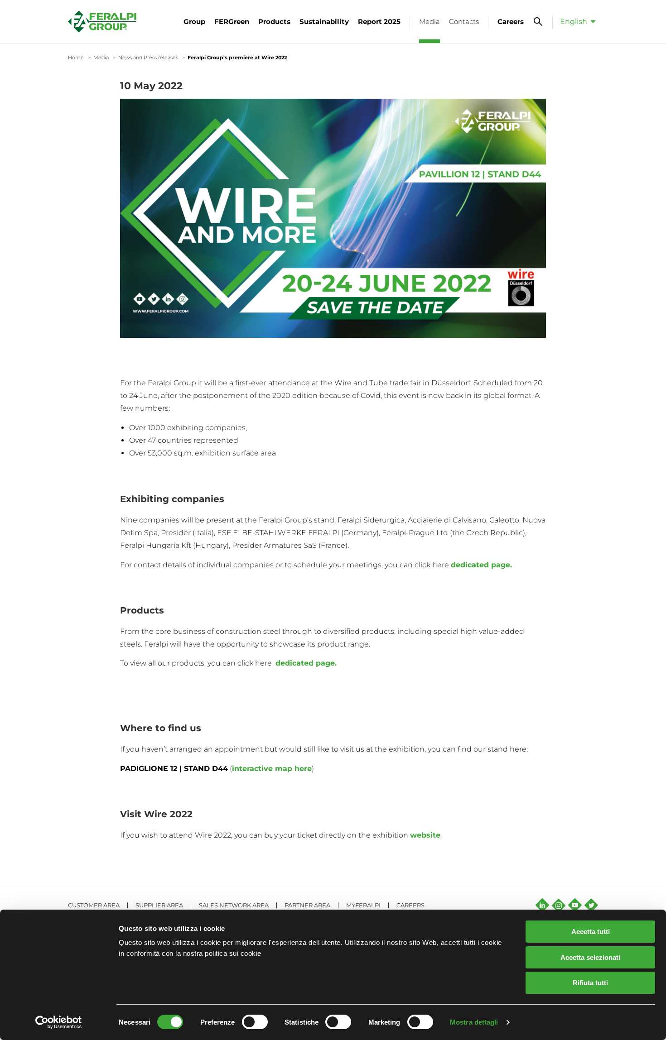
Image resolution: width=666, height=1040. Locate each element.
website (425, 835)
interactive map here (272, 768)
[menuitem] (575, 21)
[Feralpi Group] (102, 21)
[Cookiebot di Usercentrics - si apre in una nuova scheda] (58, 1022)
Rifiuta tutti (590, 983)
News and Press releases (148, 57)
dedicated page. (482, 565)
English (573, 21)
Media (101, 57)
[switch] (255, 1022)
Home (76, 57)
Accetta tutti (590, 931)
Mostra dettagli (474, 1022)
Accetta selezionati (590, 957)
